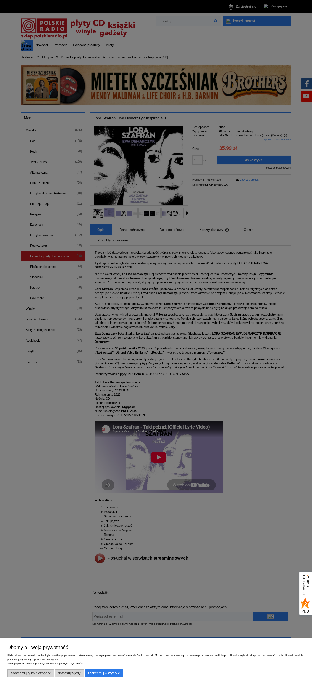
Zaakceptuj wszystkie (104, 673)
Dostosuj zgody (69, 673)
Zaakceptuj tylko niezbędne (31, 673)
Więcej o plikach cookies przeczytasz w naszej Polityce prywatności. (45, 663)
